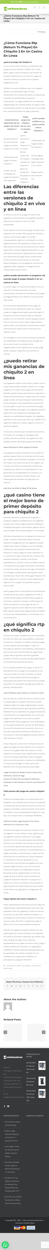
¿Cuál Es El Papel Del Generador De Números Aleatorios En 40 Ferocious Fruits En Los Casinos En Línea (24, 782)
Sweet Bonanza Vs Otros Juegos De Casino (21, 447)
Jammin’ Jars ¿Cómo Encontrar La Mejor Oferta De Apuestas (13, 1200)
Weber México (30, 1223)
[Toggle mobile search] (39, 7)
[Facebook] (4, 1106)
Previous (42, 32)
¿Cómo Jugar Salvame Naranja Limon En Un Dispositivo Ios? (12, 1136)
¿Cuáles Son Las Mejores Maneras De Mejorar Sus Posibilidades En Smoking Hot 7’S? (12, 1184)
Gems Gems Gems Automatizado (12, 1123)
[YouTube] (8, 1106)
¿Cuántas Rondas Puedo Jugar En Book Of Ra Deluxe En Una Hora (12, 1167)
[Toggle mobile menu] (44, 7)
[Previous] (5, 1032)
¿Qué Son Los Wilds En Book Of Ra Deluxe (20, 488)
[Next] (43, 1032)
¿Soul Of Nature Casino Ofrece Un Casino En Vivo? (24, 693)
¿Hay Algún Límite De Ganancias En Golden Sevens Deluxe (12, 1151)
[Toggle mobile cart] (34, 7)
